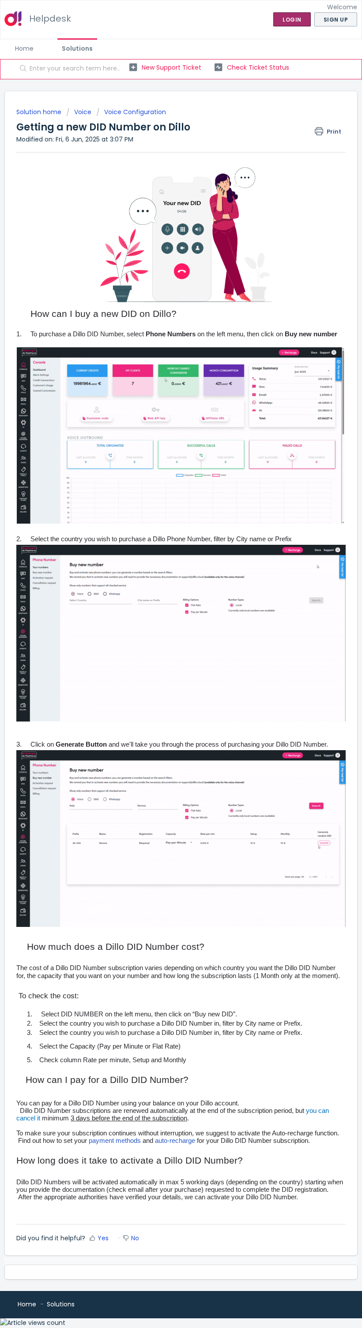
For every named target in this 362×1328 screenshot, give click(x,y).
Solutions (77, 48)
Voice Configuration (135, 112)
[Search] (21, 69)
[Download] (165, 675)
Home (24, 48)
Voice (82, 112)
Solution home (39, 112)
